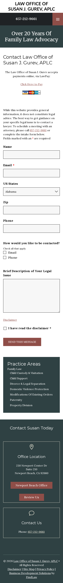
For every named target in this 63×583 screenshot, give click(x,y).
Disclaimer (10, 319)
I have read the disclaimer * (29, 328)
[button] (57, 19)
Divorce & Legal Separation (27, 383)
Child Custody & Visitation (26, 373)
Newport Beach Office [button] (31, 485)
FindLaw (31, 577)
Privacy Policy (45, 569)
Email (8, 165)
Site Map (29, 569)
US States (10, 184)
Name (7, 147)
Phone (8, 221)
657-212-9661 (26, 19)
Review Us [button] (31, 497)
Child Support (19, 378)
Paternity (16, 399)
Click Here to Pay (31, 84)
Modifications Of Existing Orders (31, 394)
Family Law (14, 369)
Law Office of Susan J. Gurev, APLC (35, 561)
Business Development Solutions (30, 573)
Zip (5, 202)
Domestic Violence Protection (29, 389)
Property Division (21, 405)
